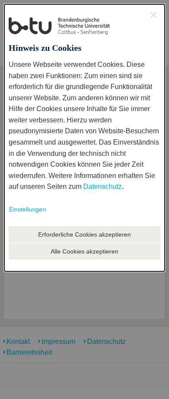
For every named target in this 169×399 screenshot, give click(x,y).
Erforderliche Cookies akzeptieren (84, 234)
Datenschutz (102, 186)
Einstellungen (27, 209)
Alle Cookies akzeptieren (84, 251)
